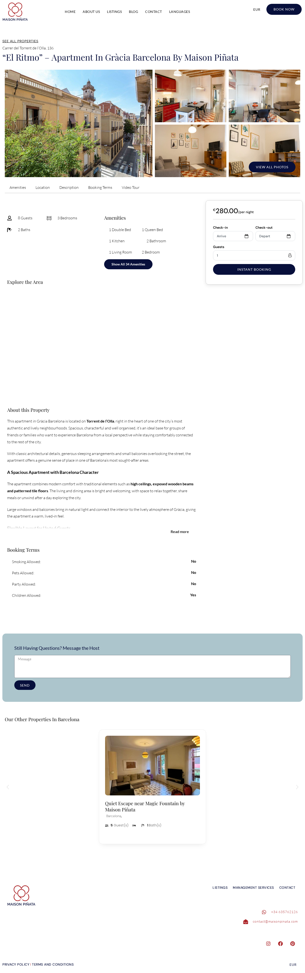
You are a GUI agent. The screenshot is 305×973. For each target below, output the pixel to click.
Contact (153, 12)
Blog (133, 12)
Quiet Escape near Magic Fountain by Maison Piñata (145, 806)
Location (43, 187)
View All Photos (272, 167)
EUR (256, 9)
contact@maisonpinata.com (275, 921)
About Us (91, 12)
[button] (8, 787)
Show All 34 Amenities (128, 264)
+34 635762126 (284, 912)
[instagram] (270, 943)
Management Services (253, 887)
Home (70, 12)
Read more (180, 531)
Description (69, 187)
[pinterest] (295, 943)
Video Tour (130, 187)
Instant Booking (254, 269)
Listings (114, 12)
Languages (179, 12)
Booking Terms (100, 187)
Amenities (18, 187)
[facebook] (283, 943)
